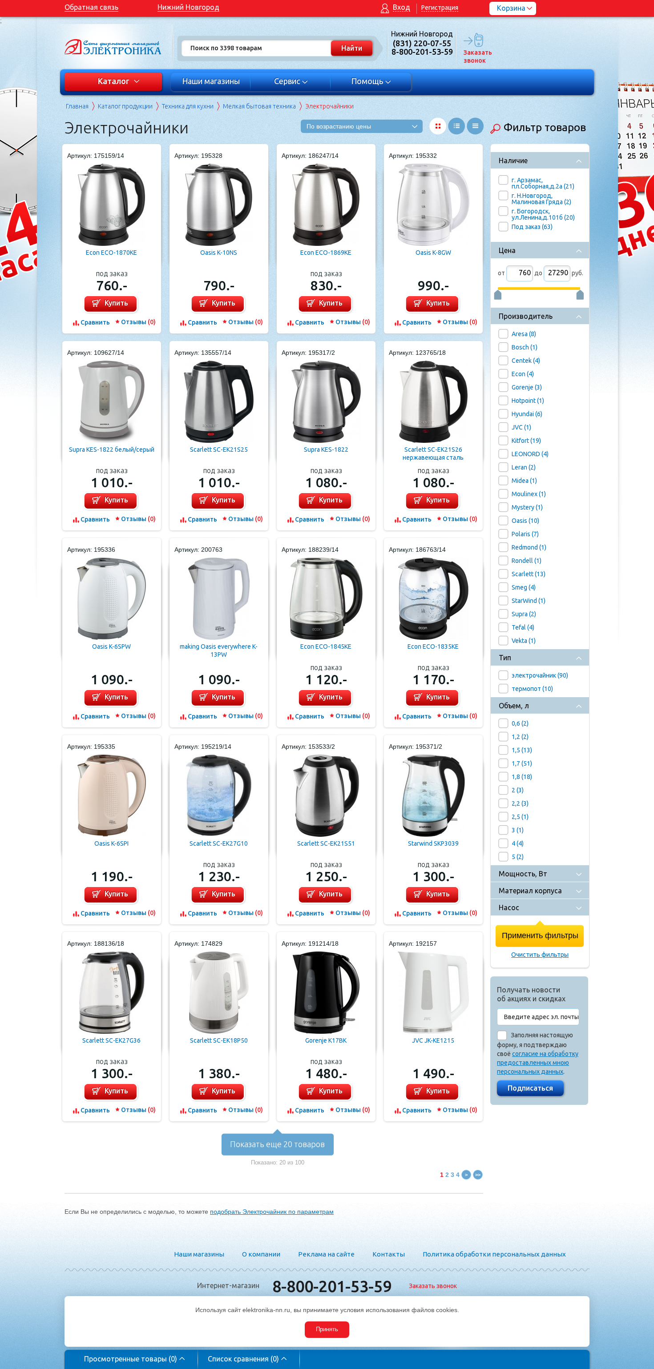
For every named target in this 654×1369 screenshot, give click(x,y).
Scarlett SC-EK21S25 (219, 449)
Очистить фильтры (540, 954)
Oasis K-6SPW (111, 646)
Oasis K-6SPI (111, 843)
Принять (327, 1329)
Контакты (388, 1254)
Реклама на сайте (326, 1254)
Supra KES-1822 (326, 449)
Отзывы (138, 322)
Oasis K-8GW (433, 252)
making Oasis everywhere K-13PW (219, 650)
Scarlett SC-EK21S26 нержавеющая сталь (433, 453)
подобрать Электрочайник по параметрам (272, 1211)
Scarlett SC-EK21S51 (326, 843)
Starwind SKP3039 (433, 843)
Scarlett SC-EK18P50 (219, 1040)
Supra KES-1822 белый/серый (111, 449)
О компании (261, 1254)
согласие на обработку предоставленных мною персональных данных (537, 1062)
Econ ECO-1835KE (433, 646)
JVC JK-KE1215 (433, 1040)
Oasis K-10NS (218, 252)
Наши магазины (211, 80)
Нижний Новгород (188, 7)
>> (477, 1174)
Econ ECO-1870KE (111, 252)
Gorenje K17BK (326, 1040)
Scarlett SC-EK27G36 (111, 1040)
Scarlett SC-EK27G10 (219, 843)
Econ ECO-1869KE (325, 252)
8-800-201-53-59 (332, 1286)
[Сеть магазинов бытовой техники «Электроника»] (113, 46)
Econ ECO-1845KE (325, 646)
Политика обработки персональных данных (494, 1254)
